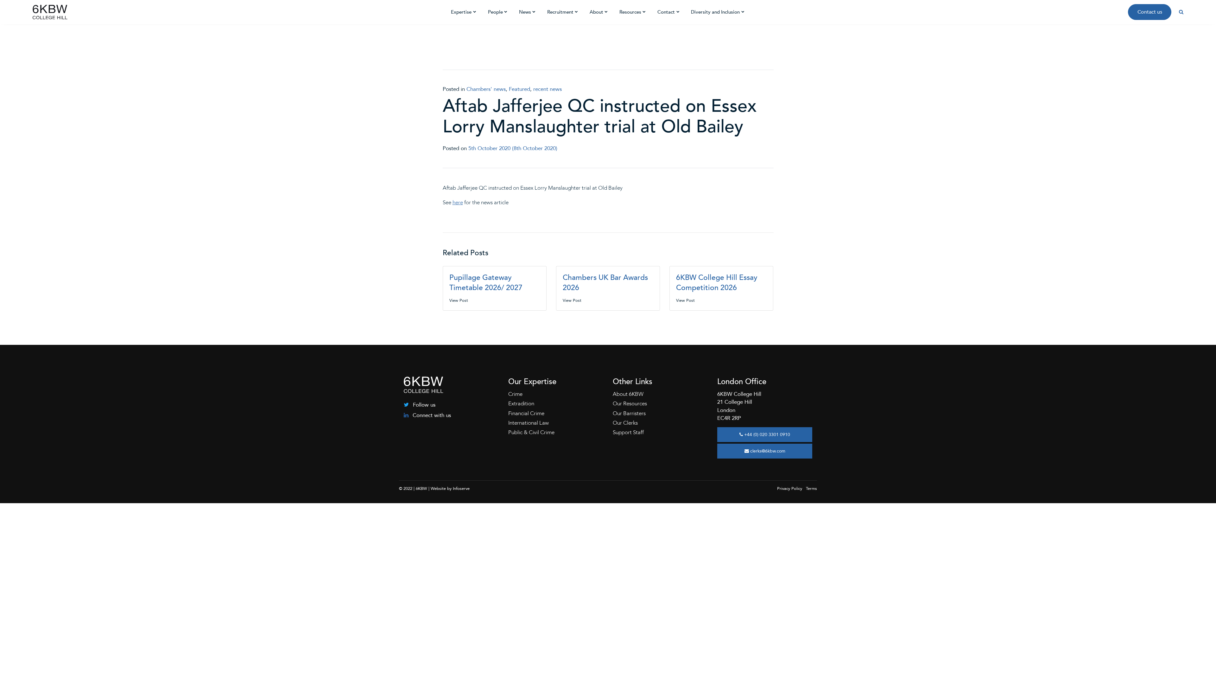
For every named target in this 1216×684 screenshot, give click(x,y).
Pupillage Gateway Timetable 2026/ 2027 (485, 283)
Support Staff (628, 432)
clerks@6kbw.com (767, 451)
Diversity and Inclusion (715, 12)
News (525, 12)
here (458, 202)
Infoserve (461, 488)
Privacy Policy (789, 488)
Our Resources (630, 403)
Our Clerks (625, 423)
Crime (515, 394)
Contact (666, 12)
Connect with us (431, 415)
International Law (528, 423)
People (495, 12)
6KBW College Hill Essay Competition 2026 (716, 283)
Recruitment (560, 12)
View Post (458, 300)
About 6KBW (628, 394)
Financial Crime (526, 413)
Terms (811, 488)
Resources (630, 12)
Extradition (521, 403)
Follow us (423, 404)
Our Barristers (629, 413)
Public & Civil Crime (531, 432)
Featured (519, 89)
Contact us (1149, 12)
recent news (547, 89)
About (596, 12)
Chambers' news (486, 89)
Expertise (461, 12)
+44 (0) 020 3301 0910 (766, 435)
